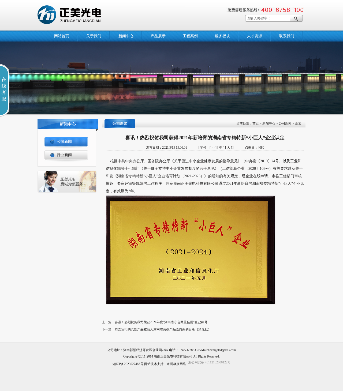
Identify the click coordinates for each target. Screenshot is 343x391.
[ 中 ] (220, 147)
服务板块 (222, 36)
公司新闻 (285, 123)
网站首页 (61, 36)
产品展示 (158, 36)
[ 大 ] (228, 147)
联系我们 (286, 36)
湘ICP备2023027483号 (128, 364)
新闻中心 (125, 36)
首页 (255, 123)
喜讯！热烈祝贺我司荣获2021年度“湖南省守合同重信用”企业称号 (161, 322)
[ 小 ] (213, 147)
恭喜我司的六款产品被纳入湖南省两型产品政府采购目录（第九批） (163, 329)
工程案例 (190, 36)
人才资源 (254, 36)
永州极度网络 (176, 364)
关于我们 (93, 36)
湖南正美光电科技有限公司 (173, 356)
